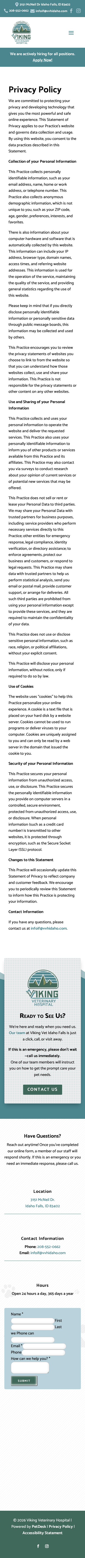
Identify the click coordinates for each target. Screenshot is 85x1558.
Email (16, 1346)
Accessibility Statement (42, 1533)
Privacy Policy (61, 1526)
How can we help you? (30, 1358)
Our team (17, 1033)
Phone (16, 1352)
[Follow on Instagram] (46, 1546)
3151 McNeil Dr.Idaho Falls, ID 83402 (42, 1203)
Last (58, 1327)
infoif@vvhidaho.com (49, 928)
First (58, 1320)
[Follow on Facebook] (38, 1546)
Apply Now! (42, 60)
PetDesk (39, 1526)
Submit (24, 1380)
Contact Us (42, 1089)
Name (17, 1314)
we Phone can (22, 1333)
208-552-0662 (48, 1247)
